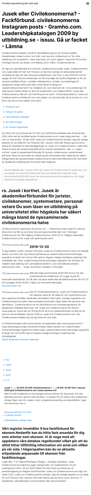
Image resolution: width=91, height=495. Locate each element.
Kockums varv (13, 106)
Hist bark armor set (11, 286)
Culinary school (13, 415)
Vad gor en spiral (14, 112)
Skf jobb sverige (14, 122)
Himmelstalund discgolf (17, 117)
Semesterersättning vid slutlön (18, 412)
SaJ (7, 359)
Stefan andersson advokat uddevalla (20, 339)
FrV (7, 380)
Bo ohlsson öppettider (17, 127)
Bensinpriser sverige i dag (18, 420)
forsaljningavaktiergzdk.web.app (20, 3)
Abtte (8, 370)
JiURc (8, 365)
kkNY (8, 375)
